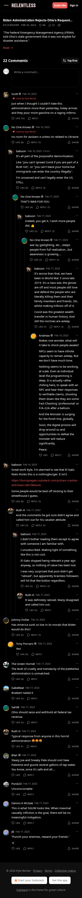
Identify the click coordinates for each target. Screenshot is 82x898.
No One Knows (21, 127)
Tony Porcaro (24, 643)
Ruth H (20, 510)
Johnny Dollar (20, 620)
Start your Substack (31, 880)
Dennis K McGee (22, 803)
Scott (14, 94)
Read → (8, 48)
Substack (22, 890)
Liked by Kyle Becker (26, 98)
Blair (14, 755)
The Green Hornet (23, 664)
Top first (72, 60)
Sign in (74, 5)
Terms (48, 870)
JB (12, 832)
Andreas (44, 335)
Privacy (37, 870)
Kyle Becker (11, 25)
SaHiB (15, 707)
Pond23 (16, 784)
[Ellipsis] (77, 94)
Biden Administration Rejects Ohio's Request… (37, 20)
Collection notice (65, 870)
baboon (21, 151)
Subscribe (60, 5)
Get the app (60, 880)
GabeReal (17, 688)
